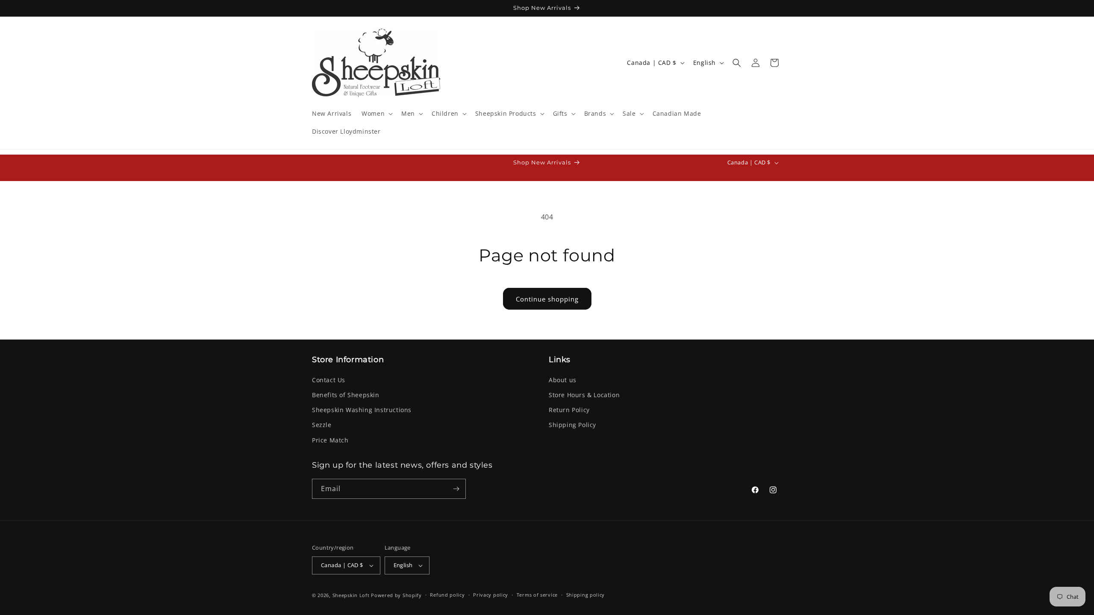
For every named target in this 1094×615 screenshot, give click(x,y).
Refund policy (447, 595)
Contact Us (328, 380)
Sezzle (322, 425)
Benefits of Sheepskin (345, 395)
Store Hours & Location (584, 395)
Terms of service (537, 595)
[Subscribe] (456, 489)
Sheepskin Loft (351, 595)
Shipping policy (585, 595)
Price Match (330, 440)
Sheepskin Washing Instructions (362, 410)
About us (562, 380)
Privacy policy (490, 595)
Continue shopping (547, 299)
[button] (376, 114)
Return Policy (569, 410)
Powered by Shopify (396, 595)
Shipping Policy (572, 425)
